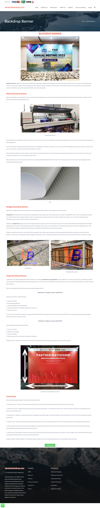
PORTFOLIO (53, 7)
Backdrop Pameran (56, 488)
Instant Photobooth (56, 482)
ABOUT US (62, 7)
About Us (30, 475)
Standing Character (56, 478)
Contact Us (31, 485)
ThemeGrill (15, 505)
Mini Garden (54, 485)
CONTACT (70, 7)
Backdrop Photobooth (57, 475)
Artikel (90, 7)
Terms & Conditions (81, 7)
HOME (36, 7)
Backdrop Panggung (56, 471)
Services (30, 478)
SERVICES (43, 7)
